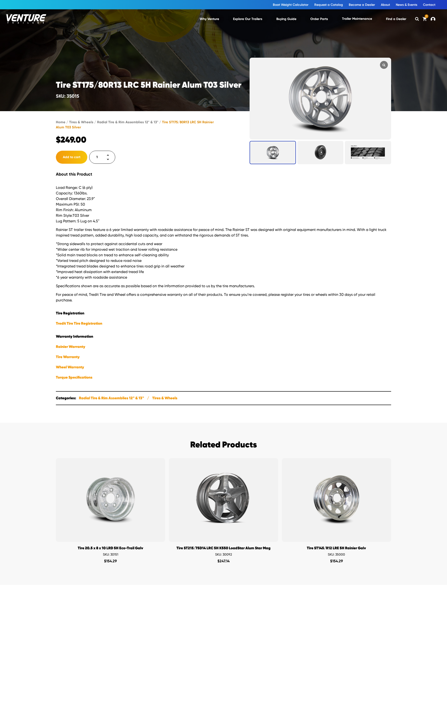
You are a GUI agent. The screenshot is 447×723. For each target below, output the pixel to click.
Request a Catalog (328, 5)
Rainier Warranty (70, 346)
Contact (429, 5)
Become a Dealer (362, 5)
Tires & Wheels (81, 122)
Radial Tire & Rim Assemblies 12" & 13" (127, 122)
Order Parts (319, 19)
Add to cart (71, 157)
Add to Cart (110, 537)
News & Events (406, 5)
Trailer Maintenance (357, 19)
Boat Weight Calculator (290, 5)
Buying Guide (286, 19)
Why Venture (209, 19)
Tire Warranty (68, 356)
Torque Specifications (74, 377)
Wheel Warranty (70, 367)
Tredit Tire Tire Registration (79, 323)
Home (60, 122)
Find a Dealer (396, 19)
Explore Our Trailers (247, 19)
